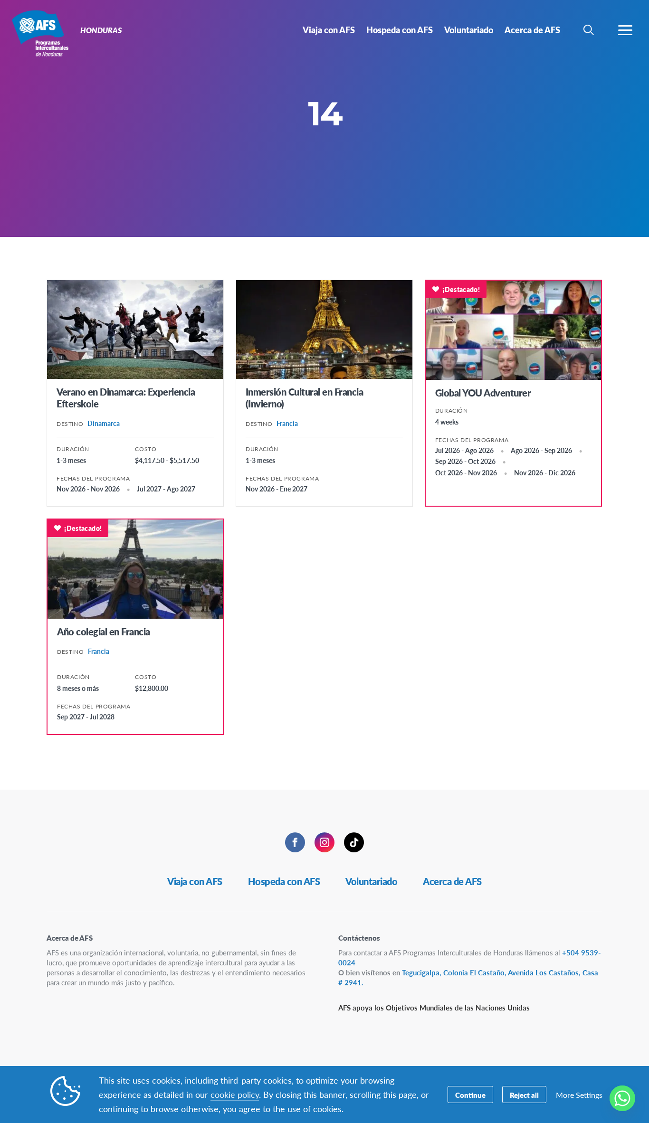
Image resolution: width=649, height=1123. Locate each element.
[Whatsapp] (622, 1098)
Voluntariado (371, 881)
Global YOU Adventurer (483, 392)
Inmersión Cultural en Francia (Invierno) (304, 397)
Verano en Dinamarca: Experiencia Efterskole (126, 397)
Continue (470, 1095)
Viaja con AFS (194, 881)
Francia (287, 423)
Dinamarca (103, 423)
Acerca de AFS (452, 881)
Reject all (524, 1095)
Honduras (41, 32)
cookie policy (234, 1094)
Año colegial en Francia (103, 631)
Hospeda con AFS (284, 881)
